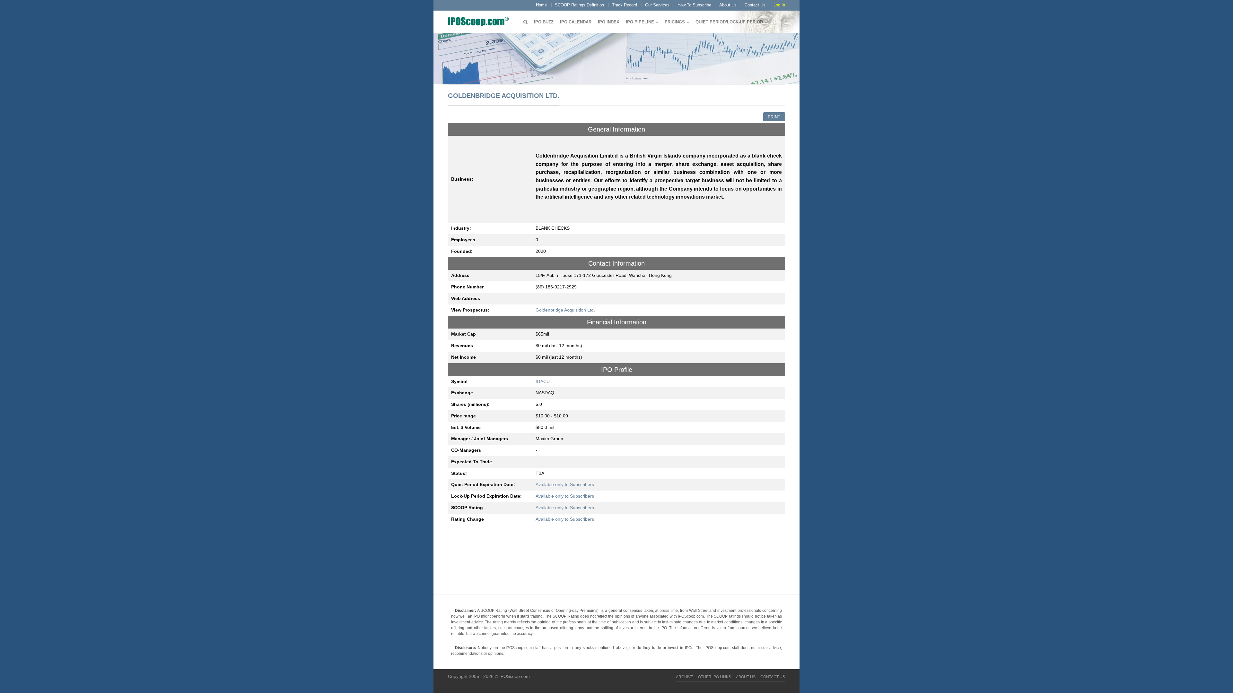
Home (541, 5)
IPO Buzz (544, 22)
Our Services (657, 5)
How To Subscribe (694, 5)
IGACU (543, 381)
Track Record (624, 5)
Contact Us (755, 5)
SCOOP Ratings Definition (579, 5)
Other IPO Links (714, 677)
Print (774, 117)
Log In (779, 5)
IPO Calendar (575, 22)
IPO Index (608, 22)
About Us (728, 5)
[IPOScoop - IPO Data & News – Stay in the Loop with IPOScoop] (480, 21)
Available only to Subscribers (565, 484)
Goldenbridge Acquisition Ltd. (565, 309)
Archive (684, 677)
